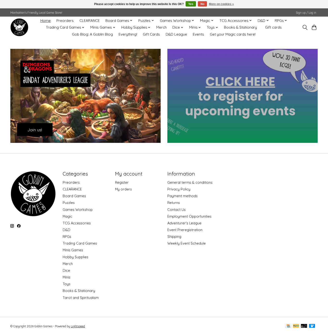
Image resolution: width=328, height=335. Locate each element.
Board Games (74, 196)
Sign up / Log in (306, 12)
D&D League (176, 34)
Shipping (174, 236)
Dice (66, 270)
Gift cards (273, 27)
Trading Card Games (80, 243)
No (202, 4)
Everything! (128, 34)
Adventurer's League (184, 223)
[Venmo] (312, 326)
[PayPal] (296, 326)
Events (198, 34)
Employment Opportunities (189, 216)
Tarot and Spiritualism (81, 297)
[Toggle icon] (304, 27)
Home (45, 20)
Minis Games (73, 250)
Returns (173, 202)
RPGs (67, 236)
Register (122, 182)
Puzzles (69, 202)
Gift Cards (151, 34)
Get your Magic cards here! (232, 34)
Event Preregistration (184, 230)
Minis (66, 277)
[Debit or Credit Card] (304, 326)
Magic (67, 216)
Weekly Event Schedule (186, 243)
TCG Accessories (77, 223)
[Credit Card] (288, 326)
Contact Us (176, 209)
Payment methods (182, 196)
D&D (66, 230)
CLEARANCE (89, 20)
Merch (161, 27)
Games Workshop (78, 209)
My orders (123, 189)
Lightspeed (78, 326)
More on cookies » (221, 4)
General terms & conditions (190, 182)
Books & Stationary (240, 27)
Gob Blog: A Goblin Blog (92, 34)
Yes (190, 4)
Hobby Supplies (75, 257)
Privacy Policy (178, 189)
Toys (66, 284)
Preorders (65, 20)
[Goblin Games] (19, 27)
